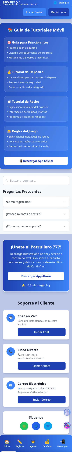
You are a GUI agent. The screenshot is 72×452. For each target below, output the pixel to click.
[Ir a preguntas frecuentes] (67, 412)
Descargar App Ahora (36, 276)
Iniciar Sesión (35, 12)
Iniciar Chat (41, 332)
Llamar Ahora (42, 366)
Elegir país (64, 2)
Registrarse (58, 12)
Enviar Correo (42, 400)
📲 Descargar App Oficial (36, 161)
